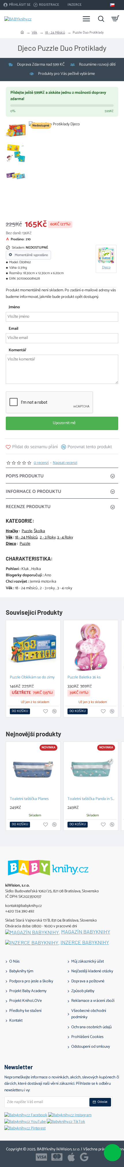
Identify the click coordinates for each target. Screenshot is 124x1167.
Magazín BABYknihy (85, 932)
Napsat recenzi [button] (65, 463)
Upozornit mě (64, 423)
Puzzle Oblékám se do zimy (32, 677)
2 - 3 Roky (48, 537)
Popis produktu (25, 476)
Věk (34, 32)
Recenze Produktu (28, 507)
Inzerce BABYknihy (85, 942)
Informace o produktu (33, 491)
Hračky (12, 531)
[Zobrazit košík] (115, 18)
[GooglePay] (84, 1157)
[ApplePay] (71, 1157)
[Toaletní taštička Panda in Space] (91, 768)
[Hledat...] (101, 18)
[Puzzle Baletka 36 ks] (91, 647)
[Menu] (86, 18)
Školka (39, 531)
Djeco (11, 544)
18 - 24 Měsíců (55, 32)
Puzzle (27, 531)
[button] (32, 447)
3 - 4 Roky (65, 537)
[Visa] (41, 1157)
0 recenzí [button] (41, 463)
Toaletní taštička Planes (29, 799)
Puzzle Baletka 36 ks (84, 677)
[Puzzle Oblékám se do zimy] (33, 647)
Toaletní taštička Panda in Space (92, 799)
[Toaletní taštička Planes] (33, 768)
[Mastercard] (57, 1157)
